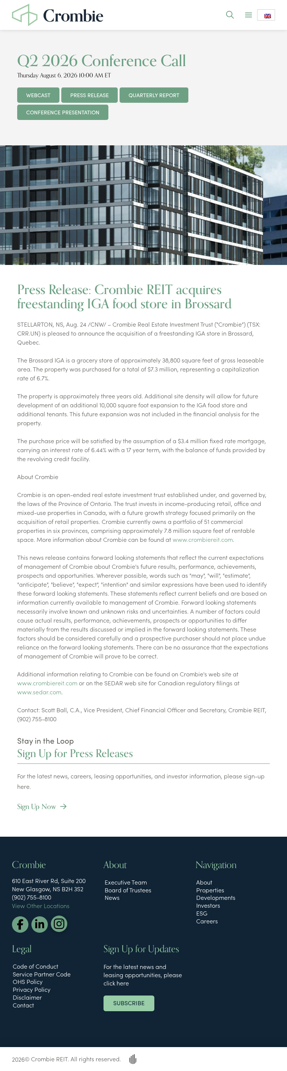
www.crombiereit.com (203, 539)
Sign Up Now (37, 806)
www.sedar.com (39, 692)
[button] (230, 15)
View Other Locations (41, 905)
